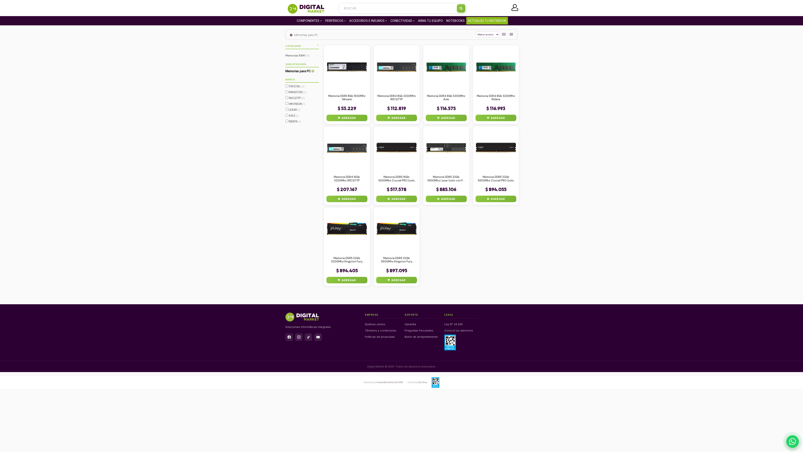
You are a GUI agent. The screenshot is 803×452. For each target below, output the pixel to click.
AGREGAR (349, 117)
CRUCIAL (296, 86)
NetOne (417, 382)
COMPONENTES (308, 20)
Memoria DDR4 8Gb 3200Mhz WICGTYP (396, 97)
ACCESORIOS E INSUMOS (367, 20)
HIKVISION (296, 104)
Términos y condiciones (380, 330)
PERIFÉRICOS (334, 20)
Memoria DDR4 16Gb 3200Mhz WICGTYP (347, 178)
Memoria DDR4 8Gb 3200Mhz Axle (446, 97)
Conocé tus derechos (458, 330)
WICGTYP (296, 98)
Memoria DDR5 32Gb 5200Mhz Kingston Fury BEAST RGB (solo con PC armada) (347, 260)
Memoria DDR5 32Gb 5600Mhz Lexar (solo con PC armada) (446, 178)
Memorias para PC (306, 35)
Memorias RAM (297, 55)
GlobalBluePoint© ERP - (385, 382)
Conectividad (401, 20)
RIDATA (294, 121)
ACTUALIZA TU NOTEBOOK (487, 20)
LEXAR (294, 110)
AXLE (293, 115)
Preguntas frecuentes (419, 330)
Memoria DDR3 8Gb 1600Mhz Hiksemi (347, 97)
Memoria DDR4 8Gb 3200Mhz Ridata (496, 97)
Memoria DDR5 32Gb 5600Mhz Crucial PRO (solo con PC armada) (496, 178)
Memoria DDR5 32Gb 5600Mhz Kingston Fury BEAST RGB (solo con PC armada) (396, 260)
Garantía (410, 324)
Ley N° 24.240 (453, 324)
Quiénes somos (375, 324)
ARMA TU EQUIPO (430, 20)
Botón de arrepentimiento (421, 336)
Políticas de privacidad (380, 336)
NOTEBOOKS (455, 20)
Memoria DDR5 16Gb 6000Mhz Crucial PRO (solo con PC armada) (396, 178)
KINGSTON (297, 92)
